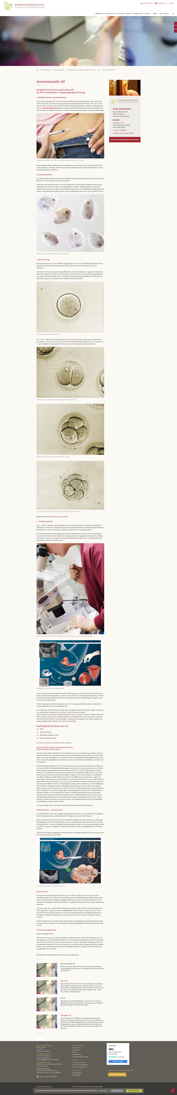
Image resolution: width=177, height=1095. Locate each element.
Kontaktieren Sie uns (44, 1054)
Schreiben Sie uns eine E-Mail (123, 133)
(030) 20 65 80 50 (148, 3)
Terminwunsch (161, 3)
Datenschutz (48, 1087)
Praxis (155, 13)
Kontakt (165, 13)
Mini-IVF (50, 743)
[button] (172, 13)
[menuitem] (148, 3)
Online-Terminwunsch (117, 1074)
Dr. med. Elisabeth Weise (79, 1067)
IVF (99, 70)
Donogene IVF (65, 1015)
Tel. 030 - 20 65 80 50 (120, 130)
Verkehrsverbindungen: (43, 1068)
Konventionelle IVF (67, 964)
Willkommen (99, 13)
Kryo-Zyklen (62, 712)
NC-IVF (41, 743)
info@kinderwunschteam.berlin (50, 1059)
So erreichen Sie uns (44, 1062)
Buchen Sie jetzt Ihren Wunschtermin (120, 1070)
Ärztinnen (75, 1060)
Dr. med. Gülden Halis (78, 1062)
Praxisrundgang (76, 1073)
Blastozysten (79, 344)
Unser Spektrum (46, 70)
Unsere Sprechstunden (44, 1045)
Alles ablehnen (117, 1090)
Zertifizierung (76, 1075)
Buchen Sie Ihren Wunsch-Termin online (125, 139)
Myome (128, 13)
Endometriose (120, 13)
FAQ (160, 13)
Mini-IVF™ (64, 981)
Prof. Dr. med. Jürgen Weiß (80, 1065)
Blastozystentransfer (61, 517)
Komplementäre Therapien (80, 1057)
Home (37, 70)
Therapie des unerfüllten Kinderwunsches (81, 70)
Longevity (147, 13)
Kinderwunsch (109, 13)
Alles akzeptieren (134, 1090)
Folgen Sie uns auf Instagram (48, 1076)
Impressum (40, 1087)
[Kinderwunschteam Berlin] (23, 6)
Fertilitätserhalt (137, 13)
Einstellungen (103, 1090)
